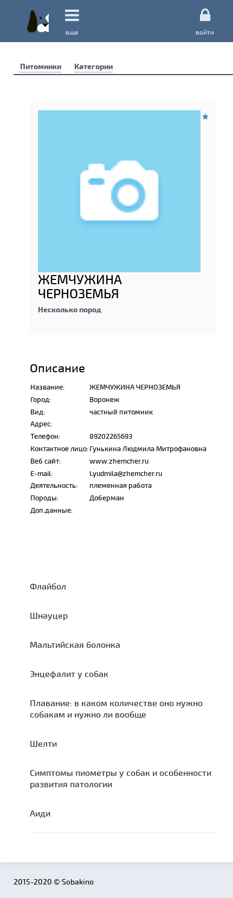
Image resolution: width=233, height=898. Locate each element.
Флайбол (48, 586)
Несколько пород (69, 309)
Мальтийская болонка (75, 644)
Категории (93, 66)
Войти (205, 31)
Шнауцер (49, 615)
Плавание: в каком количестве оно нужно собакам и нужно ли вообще (116, 708)
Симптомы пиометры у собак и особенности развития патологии (120, 778)
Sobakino (38, 21)
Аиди (40, 813)
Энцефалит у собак (69, 673)
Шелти (43, 743)
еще (72, 32)
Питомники (40, 66)
